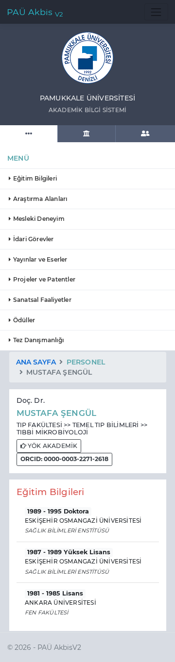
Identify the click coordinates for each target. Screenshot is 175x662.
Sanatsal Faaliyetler (41, 299)
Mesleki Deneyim (38, 218)
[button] (64, 459)
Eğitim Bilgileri (34, 178)
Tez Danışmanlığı (38, 340)
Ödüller (23, 320)
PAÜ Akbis (35, 12)
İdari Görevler (33, 239)
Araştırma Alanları (40, 198)
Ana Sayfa (36, 362)
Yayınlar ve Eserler (40, 259)
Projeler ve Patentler (43, 279)
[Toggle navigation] (156, 11)
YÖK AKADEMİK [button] (52, 445)
